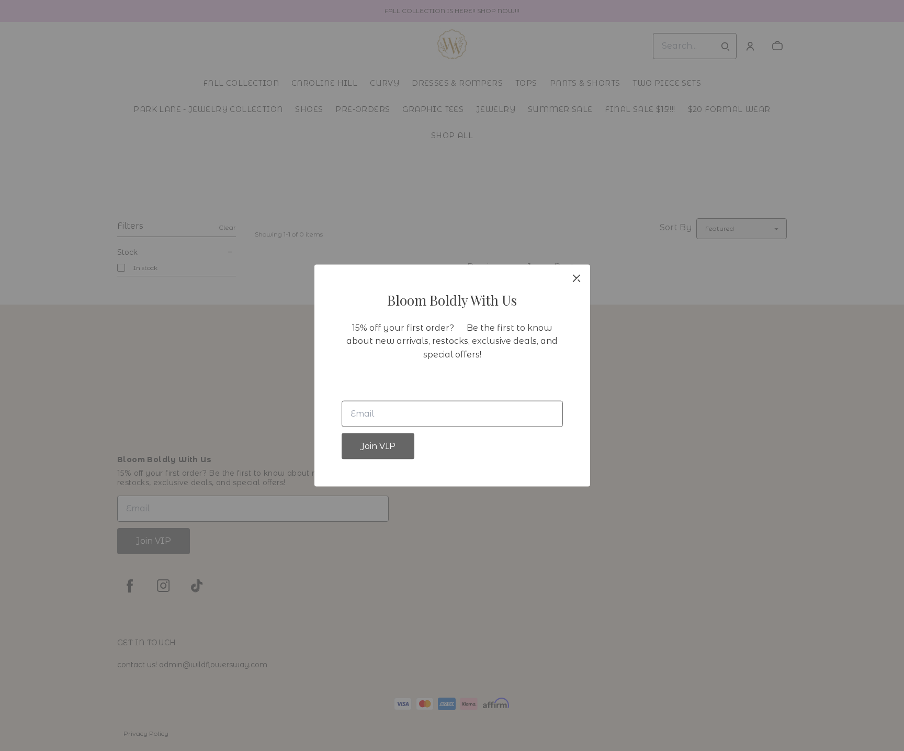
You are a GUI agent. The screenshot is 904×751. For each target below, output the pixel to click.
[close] (576, 277)
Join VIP (378, 446)
